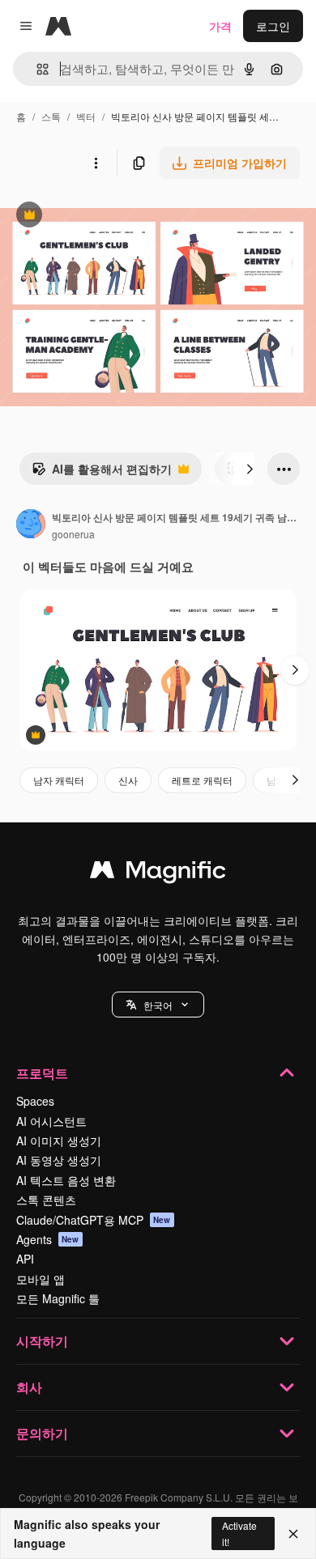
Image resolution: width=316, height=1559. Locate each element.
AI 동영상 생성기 (58, 1160)
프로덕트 (42, 1073)
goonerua (73, 534)
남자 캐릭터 (58, 780)
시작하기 (42, 1341)
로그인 (273, 26)
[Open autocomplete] (36, 69)
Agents (47, 1239)
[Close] (293, 1534)
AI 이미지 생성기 (58, 1140)
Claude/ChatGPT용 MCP (93, 1220)
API (25, 1259)
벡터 (86, 116)
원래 (93, 216)
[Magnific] (158, 873)
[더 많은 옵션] (95, 163)
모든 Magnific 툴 (58, 1298)
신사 (128, 780)
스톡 (51, 116)
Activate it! (239, 1533)
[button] (158, 1004)
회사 (29, 1387)
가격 (220, 26)
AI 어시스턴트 (51, 1121)
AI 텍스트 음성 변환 (66, 1180)
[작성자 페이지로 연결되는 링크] (30, 525)
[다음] (249, 468)
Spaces (35, 1101)
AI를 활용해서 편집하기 (102, 473)
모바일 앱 (40, 1279)
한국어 (158, 1005)
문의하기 (42, 1433)
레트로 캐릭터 (202, 780)
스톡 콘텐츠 (46, 1200)
